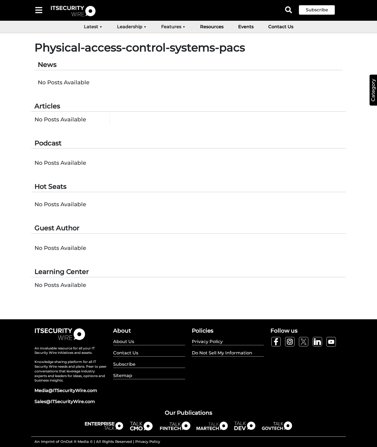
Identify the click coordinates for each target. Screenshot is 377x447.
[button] (321, 10)
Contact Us (280, 26)
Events (246, 26)
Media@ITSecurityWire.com (65, 390)
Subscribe (317, 9)
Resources (212, 26)
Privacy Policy (147, 441)
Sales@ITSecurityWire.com (64, 401)
